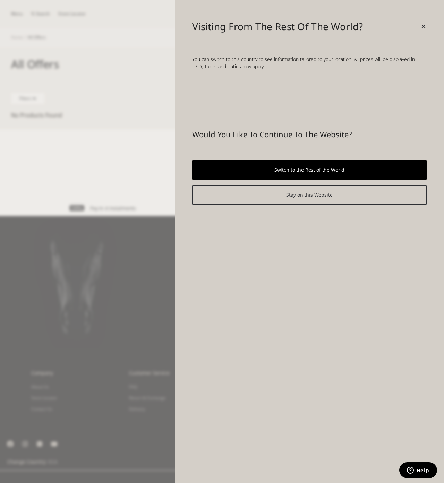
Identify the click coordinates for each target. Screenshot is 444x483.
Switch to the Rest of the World (309, 169)
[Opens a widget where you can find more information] (418, 471)
